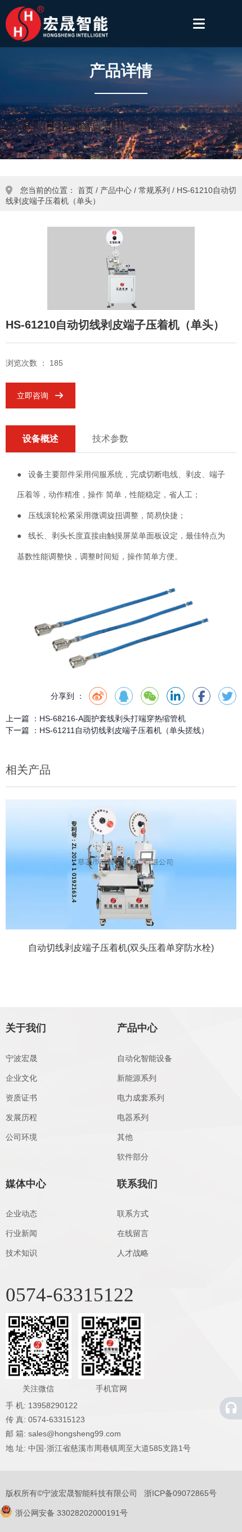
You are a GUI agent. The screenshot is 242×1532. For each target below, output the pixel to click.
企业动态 (21, 1213)
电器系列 (133, 1117)
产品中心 (116, 190)
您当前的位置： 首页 (58, 190)
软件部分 (133, 1156)
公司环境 (21, 1137)
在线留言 (133, 1233)
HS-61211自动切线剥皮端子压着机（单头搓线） (124, 730)
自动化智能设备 (144, 1058)
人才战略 (133, 1252)
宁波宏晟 (21, 1058)
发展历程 (21, 1117)
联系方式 (133, 1213)
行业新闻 (21, 1233)
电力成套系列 (140, 1097)
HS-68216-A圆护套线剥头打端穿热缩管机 (112, 718)
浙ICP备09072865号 (180, 1493)
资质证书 (21, 1097)
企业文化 (21, 1077)
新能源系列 (136, 1077)
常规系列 (154, 190)
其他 (125, 1137)
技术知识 (21, 1252)
